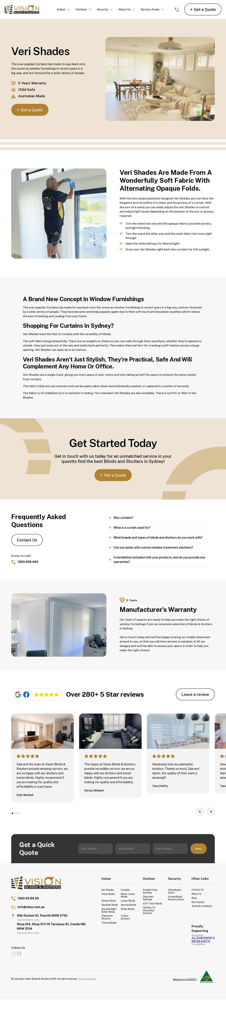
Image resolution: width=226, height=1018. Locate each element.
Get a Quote (197, 902)
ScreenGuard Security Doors (176, 898)
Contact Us (27, 540)
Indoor (61, 9)
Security (102, 9)
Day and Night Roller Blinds (109, 910)
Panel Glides (108, 894)
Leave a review (195, 694)
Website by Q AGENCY (185, 979)
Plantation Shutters (107, 917)
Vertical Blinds (128, 905)
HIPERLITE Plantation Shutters (149, 910)
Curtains (125, 890)
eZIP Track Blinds (152, 903)
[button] (63, 9)
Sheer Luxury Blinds (128, 895)
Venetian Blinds (109, 905)
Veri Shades (107, 890)
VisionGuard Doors (174, 891)
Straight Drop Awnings (150, 891)
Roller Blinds (127, 909)
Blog (194, 898)
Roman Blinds (108, 900)
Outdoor (81, 9)
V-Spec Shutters (125, 917)
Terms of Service (87, 978)
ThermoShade (108, 922)
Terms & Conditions (201, 906)
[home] (26, 9)
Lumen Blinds (128, 900)
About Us (124, 9)
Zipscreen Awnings (148, 898)
